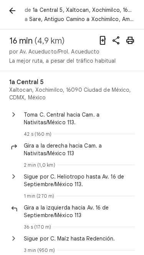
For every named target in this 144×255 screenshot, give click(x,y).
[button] (79, 149)
